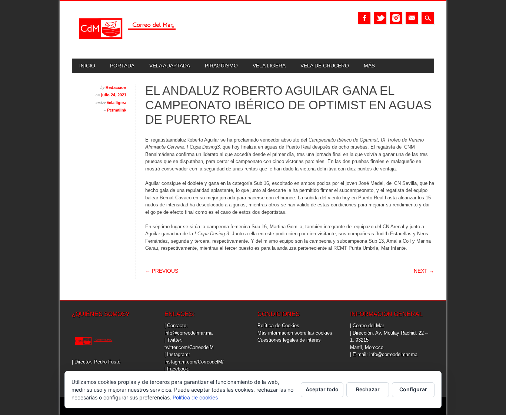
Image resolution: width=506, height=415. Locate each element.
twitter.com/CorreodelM (189, 347)
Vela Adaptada (169, 66)
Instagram (396, 18)
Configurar (413, 389)
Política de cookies (195, 397)
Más (369, 66)
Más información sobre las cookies (294, 333)
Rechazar (368, 389)
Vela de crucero (324, 66)
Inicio (87, 66)
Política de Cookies (278, 325)
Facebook (364, 18)
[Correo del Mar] (127, 45)
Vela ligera (269, 66)
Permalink (116, 110)
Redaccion (116, 87)
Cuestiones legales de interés (289, 340)
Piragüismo (221, 66)
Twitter (380, 18)
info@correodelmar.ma (188, 333)
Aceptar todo (322, 389)
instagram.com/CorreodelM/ (194, 362)
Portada (122, 66)
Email (412, 18)
